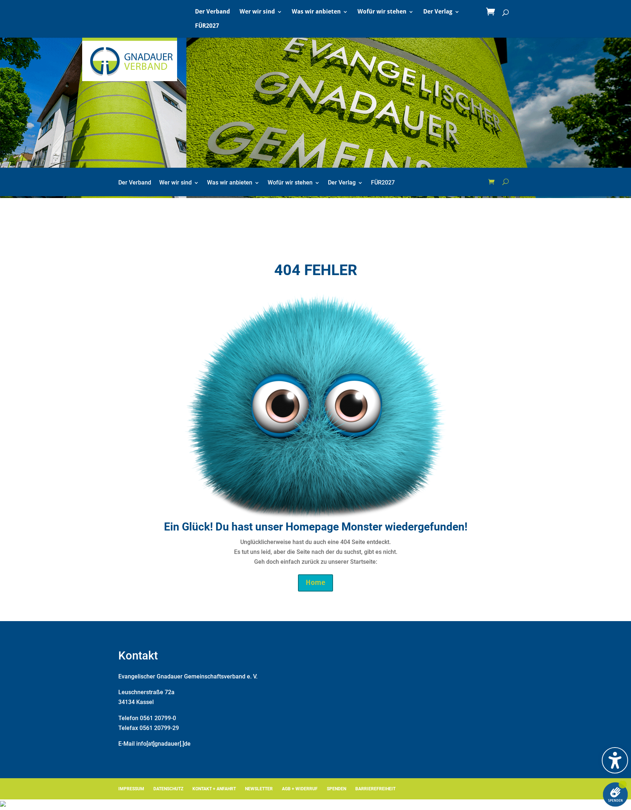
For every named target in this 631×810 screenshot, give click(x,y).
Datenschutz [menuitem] (168, 788)
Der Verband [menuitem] (212, 12)
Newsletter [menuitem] (259, 788)
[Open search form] (505, 182)
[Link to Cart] (492, 12)
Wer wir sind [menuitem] (257, 12)
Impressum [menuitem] (131, 788)
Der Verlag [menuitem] (437, 12)
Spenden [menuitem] (336, 788)
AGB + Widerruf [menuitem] (300, 788)
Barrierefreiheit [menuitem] (375, 788)
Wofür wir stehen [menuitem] (381, 12)
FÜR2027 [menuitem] (207, 26)
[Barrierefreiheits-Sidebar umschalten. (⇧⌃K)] (615, 760)
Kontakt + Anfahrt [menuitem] (214, 788)
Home (315, 582)
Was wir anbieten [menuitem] (316, 12)
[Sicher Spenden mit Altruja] (3, 804)
